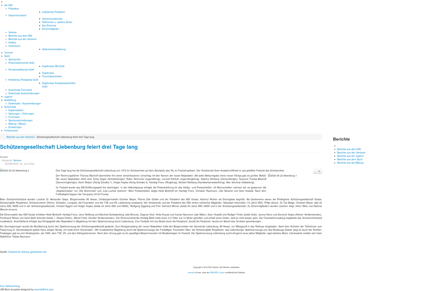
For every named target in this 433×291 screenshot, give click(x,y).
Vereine (17, 160)
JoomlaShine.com (43, 289)
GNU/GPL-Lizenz (217, 272)
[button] (317, 171)
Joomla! (191, 272)
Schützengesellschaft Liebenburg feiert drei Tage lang (69, 146)
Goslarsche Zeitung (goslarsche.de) (27, 251)
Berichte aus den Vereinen (21, 137)
